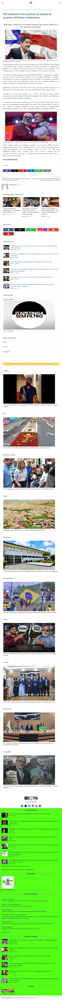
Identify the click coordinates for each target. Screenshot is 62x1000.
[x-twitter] (20, 229)
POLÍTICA (12, 9)
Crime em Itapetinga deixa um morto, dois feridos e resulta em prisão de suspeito (25, 901)
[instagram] (42, 229)
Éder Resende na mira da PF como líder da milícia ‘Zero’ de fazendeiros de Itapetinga (33, 845)
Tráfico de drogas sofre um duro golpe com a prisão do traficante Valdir (29, 813)
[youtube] (53, 229)
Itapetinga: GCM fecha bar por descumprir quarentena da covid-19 (20, 929)
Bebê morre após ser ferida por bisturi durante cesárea (17, 906)
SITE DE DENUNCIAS (29, 998)
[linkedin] (40, 806)
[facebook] (8, 229)
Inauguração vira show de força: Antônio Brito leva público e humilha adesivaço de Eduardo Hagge (30, 211)
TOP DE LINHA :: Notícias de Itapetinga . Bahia (14, 915)
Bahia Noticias (12, 160)
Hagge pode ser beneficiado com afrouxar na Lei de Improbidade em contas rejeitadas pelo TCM (33, 830)
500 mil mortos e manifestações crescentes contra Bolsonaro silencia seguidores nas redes (33, 838)
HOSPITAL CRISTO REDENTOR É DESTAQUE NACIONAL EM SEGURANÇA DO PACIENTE (24, 911)
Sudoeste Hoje (6, 932)
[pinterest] (8, 233)
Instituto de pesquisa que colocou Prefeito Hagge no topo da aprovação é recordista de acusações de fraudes (33, 853)
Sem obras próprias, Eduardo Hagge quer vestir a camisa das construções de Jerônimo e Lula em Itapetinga (32, 285)
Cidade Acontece (7, 910)
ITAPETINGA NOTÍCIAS (7, 922)
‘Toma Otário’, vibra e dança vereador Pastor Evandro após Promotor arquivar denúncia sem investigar (34, 822)
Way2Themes (14, 998)
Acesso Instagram (8, 331)
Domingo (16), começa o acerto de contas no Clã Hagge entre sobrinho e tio (31, 277)
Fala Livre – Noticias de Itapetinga (11, 904)
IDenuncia (20, 185)
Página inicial (6, 9)
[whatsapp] (31, 229)
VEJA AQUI (45, 142)
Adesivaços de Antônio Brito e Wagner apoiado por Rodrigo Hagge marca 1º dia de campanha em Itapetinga (34, 270)
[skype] (29, 806)
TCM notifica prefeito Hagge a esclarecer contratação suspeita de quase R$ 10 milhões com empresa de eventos (33, 861)
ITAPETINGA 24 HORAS (8, 899)
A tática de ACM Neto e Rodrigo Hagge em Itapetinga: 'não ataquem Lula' (11, 210)
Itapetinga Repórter (7, 927)
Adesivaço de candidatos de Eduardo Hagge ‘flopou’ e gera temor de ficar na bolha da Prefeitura (50, 211)
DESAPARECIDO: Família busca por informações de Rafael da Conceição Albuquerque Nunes (27, 923)
